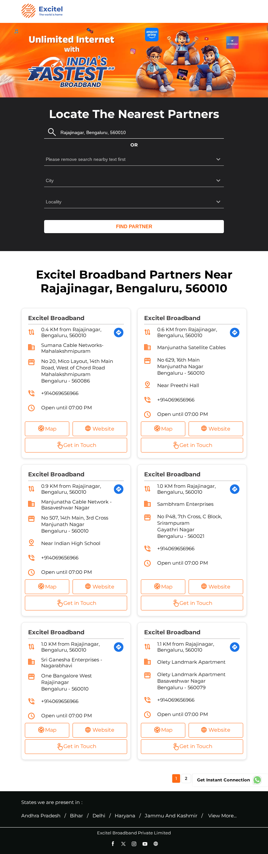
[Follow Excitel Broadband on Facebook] (112, 843)
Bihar (76, 816)
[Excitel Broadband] (41, 11)
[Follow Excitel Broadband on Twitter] (123, 843)
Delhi (98, 816)
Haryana (125, 816)
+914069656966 (59, 393)
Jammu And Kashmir (171, 816)
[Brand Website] (155, 843)
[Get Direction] (118, 332)
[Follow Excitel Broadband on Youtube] (145, 843)
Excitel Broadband (56, 318)
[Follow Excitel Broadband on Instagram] (134, 843)
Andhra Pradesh (40, 816)
